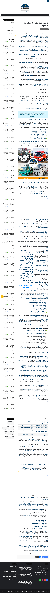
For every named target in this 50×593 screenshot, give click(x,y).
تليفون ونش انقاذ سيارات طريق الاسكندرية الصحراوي (37, 302)
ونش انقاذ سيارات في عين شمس (5, 369)
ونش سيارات (10, 579)
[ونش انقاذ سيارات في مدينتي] (5, 49)
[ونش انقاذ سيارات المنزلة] (5, 193)
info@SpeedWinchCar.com (39, 574)
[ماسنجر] (40, 557)
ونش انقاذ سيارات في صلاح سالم (11, 85)
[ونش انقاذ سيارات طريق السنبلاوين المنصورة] (5, 89)
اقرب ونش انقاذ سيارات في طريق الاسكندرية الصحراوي (35, 331)
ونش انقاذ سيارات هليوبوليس (11, 249)
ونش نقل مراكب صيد (25, 231)
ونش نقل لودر (23, 547)
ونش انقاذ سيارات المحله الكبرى (11, 145)
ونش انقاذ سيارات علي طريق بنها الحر (5, 412)
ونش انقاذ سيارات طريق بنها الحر (5, 279)
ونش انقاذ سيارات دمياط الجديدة (11, 189)
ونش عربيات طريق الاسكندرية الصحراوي (39, 308)
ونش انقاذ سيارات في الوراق (11, 301)
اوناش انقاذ (25, 238)
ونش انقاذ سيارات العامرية (11, 412)
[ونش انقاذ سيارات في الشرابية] (5, 200)
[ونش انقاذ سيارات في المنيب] (5, 298)
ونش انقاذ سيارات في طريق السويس (5, 362)
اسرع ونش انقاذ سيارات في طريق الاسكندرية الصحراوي (35, 333)
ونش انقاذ (30, 250)
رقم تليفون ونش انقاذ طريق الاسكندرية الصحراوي (28, 322)
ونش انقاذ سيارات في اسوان (5, 249)
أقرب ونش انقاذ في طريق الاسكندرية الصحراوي (33, 37)
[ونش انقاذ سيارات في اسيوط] (11, 291)
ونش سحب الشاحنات (29, 547)
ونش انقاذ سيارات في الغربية (11, 101)
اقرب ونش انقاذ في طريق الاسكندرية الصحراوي (38, 311)
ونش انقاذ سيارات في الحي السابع (11, 160)
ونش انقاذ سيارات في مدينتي (5, 53)
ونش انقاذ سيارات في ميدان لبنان (5, 226)
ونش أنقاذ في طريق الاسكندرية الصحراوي (29, 35)
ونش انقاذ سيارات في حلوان (11, 78)
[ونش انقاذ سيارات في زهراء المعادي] (5, 253)
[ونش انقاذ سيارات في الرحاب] (11, 66)
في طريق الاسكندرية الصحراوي (39, 505)
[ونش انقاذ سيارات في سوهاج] (11, 402)
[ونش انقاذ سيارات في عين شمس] (5, 365)
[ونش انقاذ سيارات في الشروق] (11, 387)
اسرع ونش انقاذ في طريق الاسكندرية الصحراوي (35, 47)
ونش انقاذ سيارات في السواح (11, 339)
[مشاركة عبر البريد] (38, 557)
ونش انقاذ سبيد (42, 450)
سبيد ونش (42, 236)
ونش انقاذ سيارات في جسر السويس (11, 309)
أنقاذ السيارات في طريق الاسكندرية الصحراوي (30, 223)
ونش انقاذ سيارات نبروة (11, 122)
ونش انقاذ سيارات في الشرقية (5, 354)
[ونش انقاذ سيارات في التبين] (11, 394)
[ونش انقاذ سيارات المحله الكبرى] (11, 142)
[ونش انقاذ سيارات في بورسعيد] (5, 283)
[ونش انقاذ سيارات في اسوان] (5, 246)
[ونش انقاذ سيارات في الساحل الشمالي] (11, 260)
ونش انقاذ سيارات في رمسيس (5, 138)
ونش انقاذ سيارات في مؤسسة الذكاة (5, 242)
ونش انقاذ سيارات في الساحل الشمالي (11, 264)
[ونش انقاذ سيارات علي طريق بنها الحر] (5, 409)
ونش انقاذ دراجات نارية (32, 545)
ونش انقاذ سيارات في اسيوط (11, 294)
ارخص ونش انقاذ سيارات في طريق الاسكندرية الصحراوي (35, 330)
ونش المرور (12, 434)
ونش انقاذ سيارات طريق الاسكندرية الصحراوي (40, 103)
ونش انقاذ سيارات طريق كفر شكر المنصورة (11, 346)
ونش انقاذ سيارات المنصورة (11, 46)
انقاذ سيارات (28, 456)
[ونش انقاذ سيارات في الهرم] (5, 387)
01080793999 (38, 568)
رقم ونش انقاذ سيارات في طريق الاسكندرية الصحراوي (26, 275)
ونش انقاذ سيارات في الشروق (11, 391)
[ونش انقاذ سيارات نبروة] (11, 119)
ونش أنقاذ (41, 321)
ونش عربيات (25, 370)
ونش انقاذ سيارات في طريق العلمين (5, 309)
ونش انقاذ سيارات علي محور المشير (5, 85)
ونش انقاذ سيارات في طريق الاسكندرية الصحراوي (36, 184)
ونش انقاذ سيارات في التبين (11, 398)
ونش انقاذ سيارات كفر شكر (5, 339)
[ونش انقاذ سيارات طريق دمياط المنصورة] (11, 126)
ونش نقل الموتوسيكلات (31, 229)
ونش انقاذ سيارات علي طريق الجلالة (11, 331)
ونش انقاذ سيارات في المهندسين (11, 354)
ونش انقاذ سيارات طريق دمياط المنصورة (11, 130)
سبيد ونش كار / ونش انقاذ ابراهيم (40, 66)
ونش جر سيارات (35, 370)
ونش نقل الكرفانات (38, 231)
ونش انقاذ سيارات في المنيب (5, 301)
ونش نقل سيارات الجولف (36, 546)
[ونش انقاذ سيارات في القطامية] (11, 380)
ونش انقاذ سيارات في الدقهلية (11, 362)
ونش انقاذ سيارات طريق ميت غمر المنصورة (11, 234)
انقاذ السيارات (34, 85)
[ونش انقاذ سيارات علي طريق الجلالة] (11, 328)
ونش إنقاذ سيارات (5, 576)
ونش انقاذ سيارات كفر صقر (11, 242)
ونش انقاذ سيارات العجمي (5, 346)
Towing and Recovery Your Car (29, 446)
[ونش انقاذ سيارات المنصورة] (11, 42)
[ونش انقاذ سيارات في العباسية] (11, 207)
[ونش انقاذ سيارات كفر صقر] (11, 239)
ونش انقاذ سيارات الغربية (5, 383)
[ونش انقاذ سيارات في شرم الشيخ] (11, 200)
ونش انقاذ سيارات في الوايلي (5, 174)
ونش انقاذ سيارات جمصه (11, 257)
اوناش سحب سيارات (30, 450)
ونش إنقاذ (10, 576)
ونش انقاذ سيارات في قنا (11, 287)
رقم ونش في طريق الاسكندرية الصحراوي (37, 368)
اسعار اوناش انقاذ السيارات (10, 426)
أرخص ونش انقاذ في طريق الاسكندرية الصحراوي (26, 321)
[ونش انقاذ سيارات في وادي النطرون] (5, 119)
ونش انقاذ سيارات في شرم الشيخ (11, 204)
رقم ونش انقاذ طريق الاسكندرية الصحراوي (34, 36)
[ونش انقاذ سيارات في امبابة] (5, 57)
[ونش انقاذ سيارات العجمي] (5, 343)
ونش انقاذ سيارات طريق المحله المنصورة (11, 323)
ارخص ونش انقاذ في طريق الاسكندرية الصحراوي (33, 49)
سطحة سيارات (45, 371)
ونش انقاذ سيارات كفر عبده (11, 316)
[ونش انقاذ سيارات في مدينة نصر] (11, 89)
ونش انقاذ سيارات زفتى (5, 316)
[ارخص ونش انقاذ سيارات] (11, 193)
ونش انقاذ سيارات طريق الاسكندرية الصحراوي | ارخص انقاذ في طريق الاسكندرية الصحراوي (32, 463)
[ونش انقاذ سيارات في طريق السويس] (5, 358)
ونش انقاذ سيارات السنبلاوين (5, 78)
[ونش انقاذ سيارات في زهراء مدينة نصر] (5, 230)
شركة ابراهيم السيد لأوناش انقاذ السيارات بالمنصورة (15, 591)
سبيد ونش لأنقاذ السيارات (34, 290)
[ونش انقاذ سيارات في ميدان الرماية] (5, 402)
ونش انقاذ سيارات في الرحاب (11, 69)
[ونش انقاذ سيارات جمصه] (11, 253)
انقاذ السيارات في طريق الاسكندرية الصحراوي (27, 224)
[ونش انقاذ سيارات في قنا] (11, 283)
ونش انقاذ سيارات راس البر (11, 226)
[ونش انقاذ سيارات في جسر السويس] (11, 305)
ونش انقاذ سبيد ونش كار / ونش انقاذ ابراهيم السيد (40, 319)
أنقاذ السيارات (25, 72)
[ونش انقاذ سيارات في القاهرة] (5, 215)
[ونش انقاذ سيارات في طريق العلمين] (5, 305)
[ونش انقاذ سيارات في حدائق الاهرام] (5, 42)
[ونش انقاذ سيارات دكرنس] (11, 269)
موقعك (31, 360)
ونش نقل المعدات (32, 231)
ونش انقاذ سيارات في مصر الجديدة (11, 167)
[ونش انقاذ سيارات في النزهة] (5, 164)
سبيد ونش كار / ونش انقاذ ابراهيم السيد (42, 41)
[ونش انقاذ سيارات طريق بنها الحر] (5, 276)
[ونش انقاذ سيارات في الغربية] (11, 97)
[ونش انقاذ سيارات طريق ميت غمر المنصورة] (11, 230)
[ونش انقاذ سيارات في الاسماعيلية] (5, 105)
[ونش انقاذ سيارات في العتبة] (11, 373)
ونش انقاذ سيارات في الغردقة (5, 189)
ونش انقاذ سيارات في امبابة (5, 60)
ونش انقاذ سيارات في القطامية (11, 383)
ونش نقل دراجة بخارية (24, 229)
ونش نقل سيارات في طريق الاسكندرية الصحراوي (38, 309)
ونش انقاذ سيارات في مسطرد (11, 279)
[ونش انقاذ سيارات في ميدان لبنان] (5, 223)
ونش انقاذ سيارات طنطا (5, 101)
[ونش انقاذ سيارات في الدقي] (11, 112)
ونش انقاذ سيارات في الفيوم (11, 369)
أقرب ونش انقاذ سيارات (40, 506)
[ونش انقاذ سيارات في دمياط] (5, 320)
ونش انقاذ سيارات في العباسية (11, 211)
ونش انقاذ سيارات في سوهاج (11, 405)
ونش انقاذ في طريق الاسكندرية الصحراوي (26, 280)
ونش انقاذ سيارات (33, 38)
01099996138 (24, 36)
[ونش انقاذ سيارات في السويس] (5, 142)
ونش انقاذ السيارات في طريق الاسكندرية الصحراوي (27, 540)
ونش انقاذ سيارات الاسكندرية (5, 130)
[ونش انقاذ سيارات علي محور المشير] (5, 82)
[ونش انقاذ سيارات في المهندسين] (11, 351)
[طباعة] (36, 557)
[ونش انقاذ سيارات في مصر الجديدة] (11, 164)
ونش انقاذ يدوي (29, 531)
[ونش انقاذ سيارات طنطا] (5, 97)
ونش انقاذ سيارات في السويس (5, 145)
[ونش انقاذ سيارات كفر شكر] (5, 335)
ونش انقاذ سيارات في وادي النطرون (5, 122)
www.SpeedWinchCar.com (39, 572)
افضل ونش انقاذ (6, 571)
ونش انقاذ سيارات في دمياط (5, 323)
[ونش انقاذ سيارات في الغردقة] (5, 186)
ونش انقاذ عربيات (45, 293)
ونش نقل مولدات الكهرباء (42, 232)
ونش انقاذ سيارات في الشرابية (5, 204)
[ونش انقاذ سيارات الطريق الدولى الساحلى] (5, 66)
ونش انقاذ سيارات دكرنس (11, 272)
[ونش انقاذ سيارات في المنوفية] (11, 135)
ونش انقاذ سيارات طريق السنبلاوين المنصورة (5, 93)
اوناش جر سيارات (23, 450)
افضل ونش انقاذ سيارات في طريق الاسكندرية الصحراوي (31, 504)
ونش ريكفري (6, 436)
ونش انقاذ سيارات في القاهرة (5, 218)
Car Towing (35, 58)
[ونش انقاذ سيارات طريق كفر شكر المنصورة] (11, 343)
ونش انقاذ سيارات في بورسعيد (5, 287)
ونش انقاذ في (43, 440)
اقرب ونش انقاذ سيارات (5, 331)
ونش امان (8, 434)
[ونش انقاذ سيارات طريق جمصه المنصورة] (11, 215)
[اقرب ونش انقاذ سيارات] (5, 328)
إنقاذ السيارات (39, 71)
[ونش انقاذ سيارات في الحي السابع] (11, 157)
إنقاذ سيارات (29, 79)
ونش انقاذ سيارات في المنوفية (11, 138)
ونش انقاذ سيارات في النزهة (5, 167)
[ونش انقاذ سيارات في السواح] (11, 335)
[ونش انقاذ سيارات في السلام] (11, 105)
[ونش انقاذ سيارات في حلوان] (11, 74)
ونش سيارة (30, 278)
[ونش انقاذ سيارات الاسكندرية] (5, 126)
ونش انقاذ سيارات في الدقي (11, 115)
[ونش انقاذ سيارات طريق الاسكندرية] (5, 394)
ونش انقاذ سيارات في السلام (11, 108)
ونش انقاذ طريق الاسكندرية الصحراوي (42, 33)
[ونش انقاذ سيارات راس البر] (11, 223)
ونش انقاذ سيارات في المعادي (5, 182)
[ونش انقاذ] (5, 157)
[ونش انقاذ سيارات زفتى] (5, 312)
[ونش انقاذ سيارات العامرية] (11, 409)
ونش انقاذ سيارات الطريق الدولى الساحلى (5, 70)
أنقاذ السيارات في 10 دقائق (30, 182)
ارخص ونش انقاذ (28, 265)
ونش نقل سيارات (41, 370)
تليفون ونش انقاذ (12, 431)
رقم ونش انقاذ (6, 431)
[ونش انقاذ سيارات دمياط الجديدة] (11, 186)
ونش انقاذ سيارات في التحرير (11, 53)
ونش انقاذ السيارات (24, 347)
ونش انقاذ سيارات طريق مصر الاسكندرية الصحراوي (11, 61)
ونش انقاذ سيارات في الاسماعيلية (5, 108)
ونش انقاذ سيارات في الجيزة (5, 272)
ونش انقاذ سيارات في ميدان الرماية (5, 405)
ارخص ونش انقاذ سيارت (26, 515)
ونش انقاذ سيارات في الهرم (5, 391)
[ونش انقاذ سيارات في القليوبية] (5, 112)
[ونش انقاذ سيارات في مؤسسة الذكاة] (5, 239)
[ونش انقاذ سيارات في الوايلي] (5, 171)
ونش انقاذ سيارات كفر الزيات (5, 376)
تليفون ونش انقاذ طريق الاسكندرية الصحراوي (25, 271)
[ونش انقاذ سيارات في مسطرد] (11, 276)
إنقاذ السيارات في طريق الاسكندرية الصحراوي (27, 120)
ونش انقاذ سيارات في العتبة (11, 376)
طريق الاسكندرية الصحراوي (37, 440)
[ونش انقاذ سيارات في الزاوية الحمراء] (5, 260)
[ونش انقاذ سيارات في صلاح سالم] (11, 82)
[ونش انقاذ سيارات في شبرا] (11, 149)
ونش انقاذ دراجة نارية (24, 545)
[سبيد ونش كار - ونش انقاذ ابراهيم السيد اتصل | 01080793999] (25, 8)
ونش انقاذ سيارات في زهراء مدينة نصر (5, 234)
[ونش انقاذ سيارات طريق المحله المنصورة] (11, 320)
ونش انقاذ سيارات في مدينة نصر (11, 92)
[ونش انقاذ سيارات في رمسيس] (5, 135)
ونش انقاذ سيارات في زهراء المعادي (5, 257)
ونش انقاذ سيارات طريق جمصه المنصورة (11, 218)
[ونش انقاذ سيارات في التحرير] (11, 49)
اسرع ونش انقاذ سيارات (29, 505)
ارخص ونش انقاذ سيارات (12, 196)
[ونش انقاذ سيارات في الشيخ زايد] (5, 207)
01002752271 (45, 37)
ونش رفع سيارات (29, 370)
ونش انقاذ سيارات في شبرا (11, 153)
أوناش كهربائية (33, 533)
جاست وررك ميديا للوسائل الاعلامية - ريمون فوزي (39, 591)
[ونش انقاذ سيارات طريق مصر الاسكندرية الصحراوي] (11, 57)
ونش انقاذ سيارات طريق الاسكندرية (5, 398)
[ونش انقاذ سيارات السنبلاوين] (5, 74)
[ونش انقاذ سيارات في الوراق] (11, 298)
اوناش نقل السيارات (41, 69)
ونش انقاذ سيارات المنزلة (5, 196)
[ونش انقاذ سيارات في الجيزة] (5, 269)
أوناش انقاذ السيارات (27, 68)
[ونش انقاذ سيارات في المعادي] (5, 178)
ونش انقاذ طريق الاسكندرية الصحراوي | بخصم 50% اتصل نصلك (36, 460)
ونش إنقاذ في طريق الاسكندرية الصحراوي (39, 312)
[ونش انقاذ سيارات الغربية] (5, 380)
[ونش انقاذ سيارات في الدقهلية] (11, 358)
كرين (41, 371)
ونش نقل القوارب (22, 546)
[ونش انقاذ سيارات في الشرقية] (5, 351)
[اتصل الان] (2, 296)
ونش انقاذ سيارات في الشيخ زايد (5, 211)
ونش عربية (5, 579)
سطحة (21, 370)
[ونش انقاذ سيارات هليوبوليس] (11, 246)
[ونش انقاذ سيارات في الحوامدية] (11, 178)
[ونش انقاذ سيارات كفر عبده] (11, 312)
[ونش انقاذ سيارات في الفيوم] (11, 365)
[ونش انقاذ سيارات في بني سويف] (5, 149)
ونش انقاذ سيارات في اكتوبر (11, 174)
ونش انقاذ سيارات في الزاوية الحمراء (5, 264)
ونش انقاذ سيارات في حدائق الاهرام (5, 46)
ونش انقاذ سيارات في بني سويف (5, 153)
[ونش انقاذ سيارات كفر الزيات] (5, 373)
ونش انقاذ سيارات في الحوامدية (11, 182)
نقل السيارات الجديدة (33, 548)
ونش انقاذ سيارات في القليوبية (5, 115)
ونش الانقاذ (43, 529)
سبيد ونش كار (28, 75)
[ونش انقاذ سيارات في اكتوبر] (11, 171)
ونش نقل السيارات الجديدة (40, 229)
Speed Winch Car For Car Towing (40, 84)
